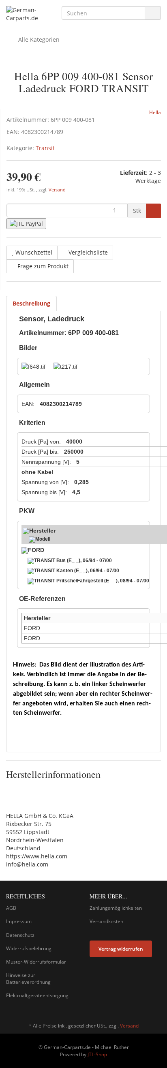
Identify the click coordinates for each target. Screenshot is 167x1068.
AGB (11, 908)
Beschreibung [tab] (31, 303)
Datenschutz (20, 935)
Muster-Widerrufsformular (36, 961)
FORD (36, 550)
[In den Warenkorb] (153, 211)
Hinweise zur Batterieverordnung (28, 978)
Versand (57, 190)
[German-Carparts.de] (27, 14)
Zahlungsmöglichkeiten (116, 908)
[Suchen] (153, 13)
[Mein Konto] (152, 39)
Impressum (19, 921)
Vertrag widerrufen (120, 948)
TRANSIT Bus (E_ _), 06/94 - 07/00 (73, 560)
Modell (42, 539)
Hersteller (42, 530)
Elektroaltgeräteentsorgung (37, 995)
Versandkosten (106, 921)
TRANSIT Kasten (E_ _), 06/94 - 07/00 (76, 570)
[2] (26, 223)
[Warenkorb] (132, 39)
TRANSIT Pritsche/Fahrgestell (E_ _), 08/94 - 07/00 (91, 581)
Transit (45, 148)
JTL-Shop (97, 1054)
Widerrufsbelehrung (28, 948)
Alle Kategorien (38, 39)
